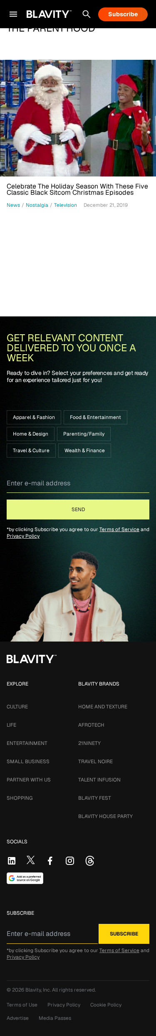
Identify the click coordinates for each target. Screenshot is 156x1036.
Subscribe (123, 14)
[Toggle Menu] (13, 14)
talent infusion (99, 779)
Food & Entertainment (95, 417)
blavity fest (94, 798)
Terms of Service (119, 529)
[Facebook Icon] (50, 861)
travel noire (95, 761)
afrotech (91, 725)
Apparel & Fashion (34, 417)
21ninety (89, 743)
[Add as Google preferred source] (25, 878)
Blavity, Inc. (38, 990)
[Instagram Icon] (70, 861)
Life (11, 725)
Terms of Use (22, 1005)
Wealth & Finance (84, 450)
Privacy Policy (23, 536)
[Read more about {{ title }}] (78, 118)
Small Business (28, 761)
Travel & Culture (31, 450)
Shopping (19, 798)
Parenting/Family (83, 434)
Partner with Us (29, 779)
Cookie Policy (105, 1005)
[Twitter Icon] (31, 860)
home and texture (102, 706)
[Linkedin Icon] (12, 861)
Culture (17, 706)
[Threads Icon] (90, 861)
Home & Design (30, 434)
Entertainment (27, 743)
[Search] (86, 14)
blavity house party (105, 816)
